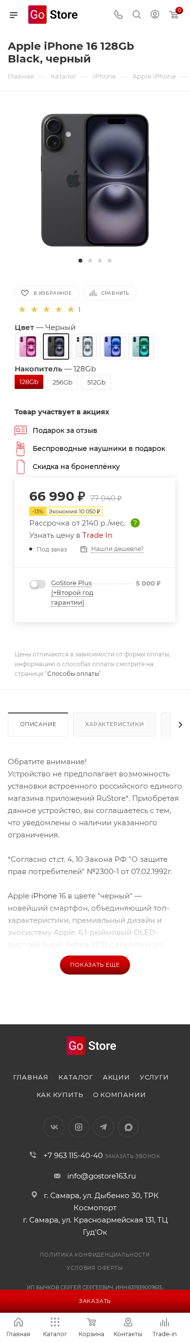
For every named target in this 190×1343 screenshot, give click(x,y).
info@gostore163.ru (101, 1175)
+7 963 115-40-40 (73, 1155)
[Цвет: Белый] (84, 346)
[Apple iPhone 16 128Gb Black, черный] (95, 179)
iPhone (43, 895)
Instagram (78, 1127)
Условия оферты (95, 1268)
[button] (80, 260)
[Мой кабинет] (155, 15)
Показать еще (95, 964)
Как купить (60, 1095)
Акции (116, 1077)
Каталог (75, 1077)
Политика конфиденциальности (95, 1255)
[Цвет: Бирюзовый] (141, 346)
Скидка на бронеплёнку (76, 466)
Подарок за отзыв (65, 430)
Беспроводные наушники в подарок (99, 448)
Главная (31, 1077)
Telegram (103, 1127)
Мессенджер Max (128, 1127)
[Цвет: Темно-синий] (112, 346)
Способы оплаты (73, 673)
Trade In (97, 535)
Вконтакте (53, 1127)
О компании (119, 1095)
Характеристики (114, 724)
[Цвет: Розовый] (28, 346)
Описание (38, 724)
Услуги (154, 1077)
